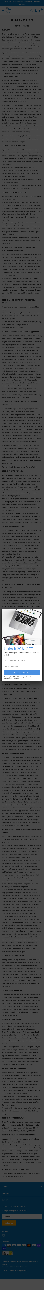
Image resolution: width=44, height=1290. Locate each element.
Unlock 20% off (22, 673)
